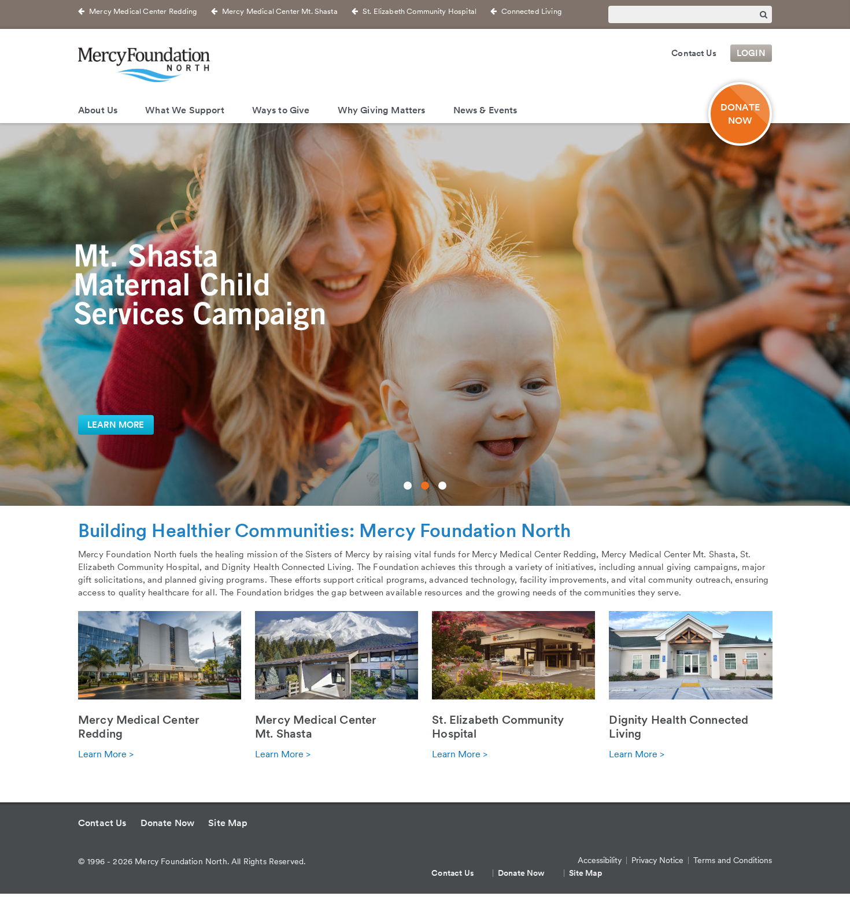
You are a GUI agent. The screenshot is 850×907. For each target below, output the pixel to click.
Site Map (227, 822)
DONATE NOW (740, 114)
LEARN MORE (116, 425)
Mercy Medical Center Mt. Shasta (280, 11)
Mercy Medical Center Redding (143, 11)
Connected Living (531, 11)
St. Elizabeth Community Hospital (419, 11)
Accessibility (600, 860)
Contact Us (693, 53)
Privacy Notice (657, 860)
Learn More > (106, 754)
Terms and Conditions (732, 860)
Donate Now (168, 822)
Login (751, 53)
